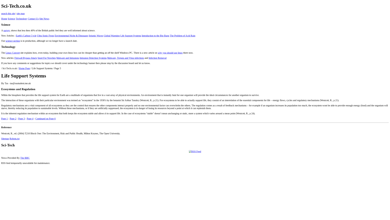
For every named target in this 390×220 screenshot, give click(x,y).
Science (11, 18)
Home (4, 18)
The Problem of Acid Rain (182, 35)
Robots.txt (15, 138)
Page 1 (4, 118)
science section (13, 41)
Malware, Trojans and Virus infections (125, 58)
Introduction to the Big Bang (155, 35)
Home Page (24, 68)
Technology (21, 18)
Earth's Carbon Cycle (26, 35)
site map (21, 13)
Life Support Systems (130, 35)
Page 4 (30, 118)
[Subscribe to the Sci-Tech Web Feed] (195, 151)
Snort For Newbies (46, 58)
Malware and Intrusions (67, 58)
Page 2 (13, 118)
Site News (44, 18)
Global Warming (112, 35)
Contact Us (33, 18)
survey (7, 30)
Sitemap (5, 138)
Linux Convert (13, 52)
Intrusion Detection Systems (93, 58)
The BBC (25, 158)
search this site (8, 13)
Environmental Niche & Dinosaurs (71, 35)
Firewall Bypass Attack (25, 58)
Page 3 (21, 118)
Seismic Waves (96, 35)
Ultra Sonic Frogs (45, 35)
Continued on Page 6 (45, 118)
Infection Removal (158, 58)
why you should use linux (170, 52)
